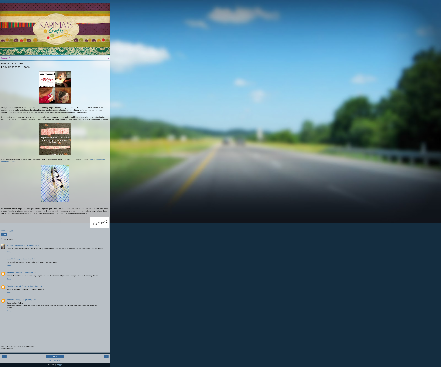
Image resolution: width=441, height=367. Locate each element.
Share (4, 234)
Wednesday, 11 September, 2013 (26, 245)
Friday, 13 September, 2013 (32, 286)
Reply (9, 252)
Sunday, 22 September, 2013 (25, 300)
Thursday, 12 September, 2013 (26, 272)
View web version (55, 361)
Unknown (10, 272)
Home (55, 356)
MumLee (10, 245)
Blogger (59, 365)
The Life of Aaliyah (14, 286)
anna (9, 259)
